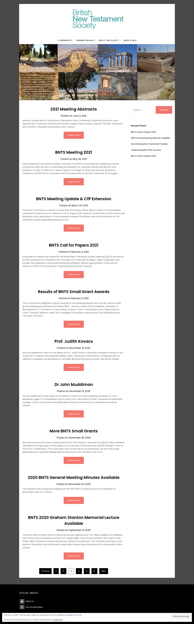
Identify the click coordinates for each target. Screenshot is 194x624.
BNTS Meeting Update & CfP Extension (73, 199)
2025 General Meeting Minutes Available (150, 138)
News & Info (130, 40)
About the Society (109, 40)
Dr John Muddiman (74, 384)
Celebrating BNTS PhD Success (146, 150)
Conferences (65, 40)
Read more (73, 135)
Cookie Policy (57, 620)
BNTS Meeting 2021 (73, 152)
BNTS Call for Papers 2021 (73, 245)
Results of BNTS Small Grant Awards (73, 292)
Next (104, 571)
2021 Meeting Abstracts (73, 109)
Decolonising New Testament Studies (149, 143)
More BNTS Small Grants (74, 431)
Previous (45, 571)
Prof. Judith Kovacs (74, 341)
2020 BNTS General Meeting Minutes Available (73, 477)
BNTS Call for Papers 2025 (143, 156)
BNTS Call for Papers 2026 (143, 132)
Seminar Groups (85, 40)
